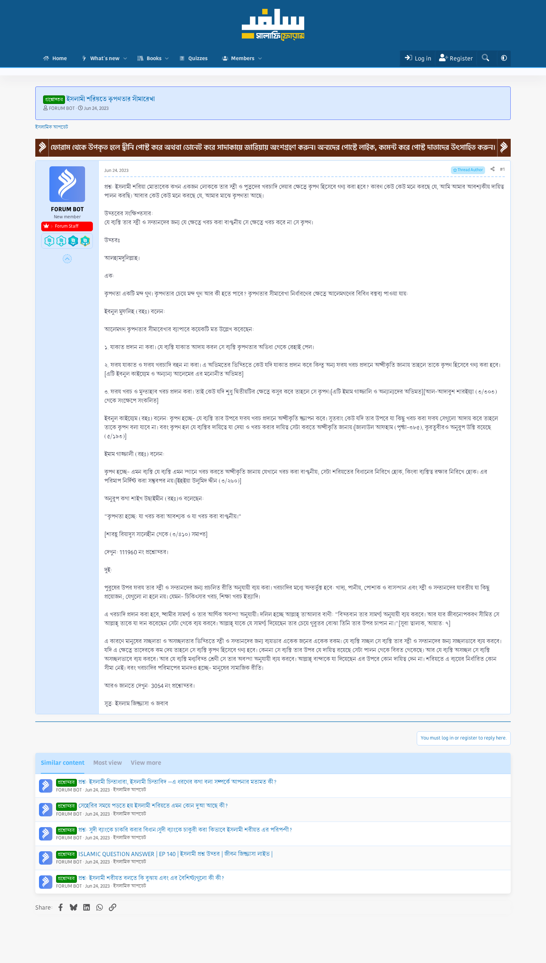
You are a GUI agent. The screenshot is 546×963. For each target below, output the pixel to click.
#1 (502, 169)
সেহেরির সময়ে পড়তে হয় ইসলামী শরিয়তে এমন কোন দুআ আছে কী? (153, 806)
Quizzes (198, 58)
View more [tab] (146, 762)
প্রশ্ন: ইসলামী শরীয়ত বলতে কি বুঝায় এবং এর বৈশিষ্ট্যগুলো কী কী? (151, 878)
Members (242, 58)
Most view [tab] (107, 762)
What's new (105, 58)
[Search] (485, 58)
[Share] (492, 169)
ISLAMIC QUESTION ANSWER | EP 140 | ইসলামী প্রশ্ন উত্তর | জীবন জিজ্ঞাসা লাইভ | (175, 854)
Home (59, 58)
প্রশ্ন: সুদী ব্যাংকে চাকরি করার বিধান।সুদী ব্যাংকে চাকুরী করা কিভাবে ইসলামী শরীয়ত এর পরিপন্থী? (185, 830)
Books (154, 58)
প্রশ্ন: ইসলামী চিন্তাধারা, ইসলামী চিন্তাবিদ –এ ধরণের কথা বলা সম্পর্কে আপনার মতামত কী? (177, 782)
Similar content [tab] (62, 762)
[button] (125, 58)
